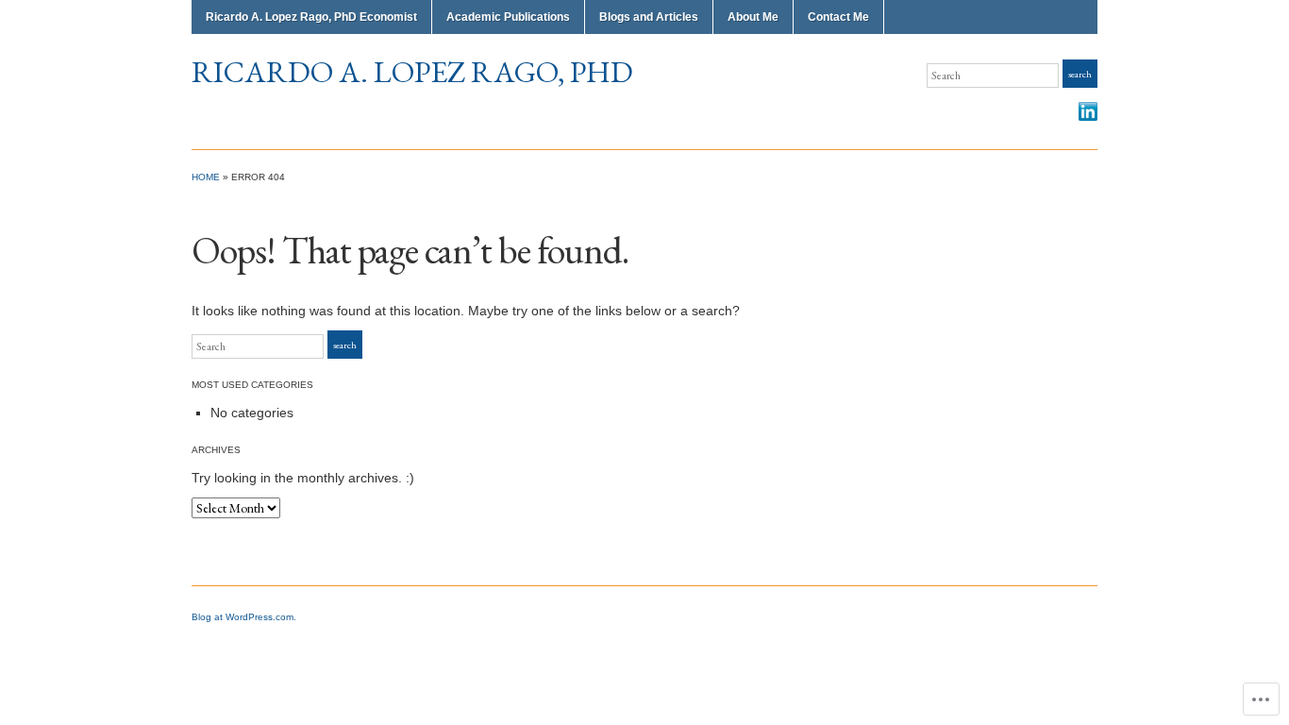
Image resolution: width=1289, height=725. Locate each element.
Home (206, 177)
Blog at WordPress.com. (244, 617)
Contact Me (838, 17)
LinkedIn (1088, 111)
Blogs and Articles (648, 17)
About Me (753, 17)
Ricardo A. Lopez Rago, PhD (412, 72)
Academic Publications (508, 17)
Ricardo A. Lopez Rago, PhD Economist (311, 17)
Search (1080, 74)
